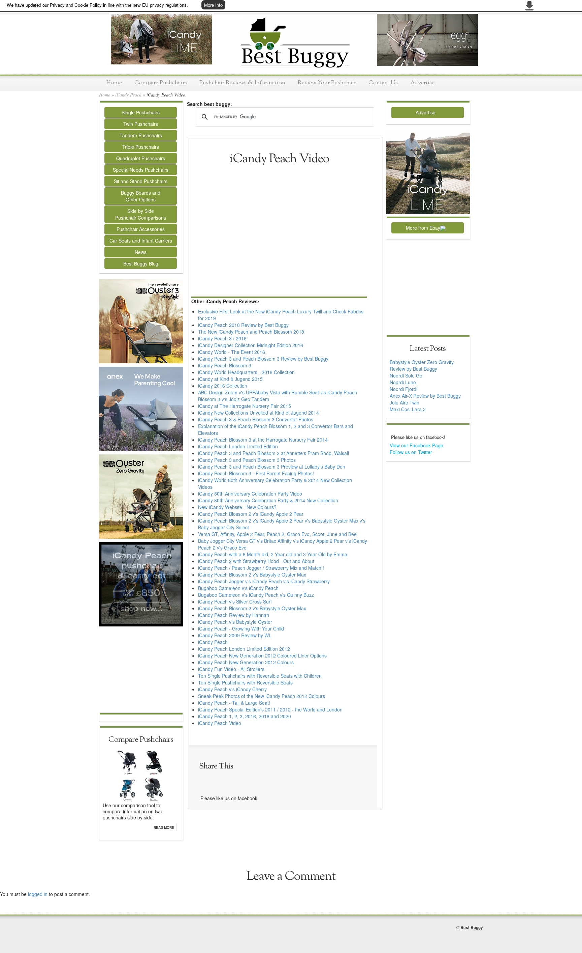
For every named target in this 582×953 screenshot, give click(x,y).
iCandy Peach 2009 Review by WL (234, 635)
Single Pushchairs (141, 112)
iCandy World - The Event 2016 (231, 351)
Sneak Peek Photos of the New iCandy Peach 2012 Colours (261, 696)
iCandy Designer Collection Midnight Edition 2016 (250, 345)
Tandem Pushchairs (141, 135)
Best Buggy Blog (140, 263)
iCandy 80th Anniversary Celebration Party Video (250, 493)
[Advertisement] (141, 670)
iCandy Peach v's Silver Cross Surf (235, 601)
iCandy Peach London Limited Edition (238, 446)
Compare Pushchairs (160, 83)
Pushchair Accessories (141, 229)
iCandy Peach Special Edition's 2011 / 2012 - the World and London (270, 709)
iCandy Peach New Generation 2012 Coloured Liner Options (262, 655)
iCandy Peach (128, 94)
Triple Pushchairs (140, 146)
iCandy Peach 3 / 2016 (222, 338)
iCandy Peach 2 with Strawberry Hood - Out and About (256, 561)
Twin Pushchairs (140, 123)
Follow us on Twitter (411, 452)
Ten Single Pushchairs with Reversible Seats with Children (260, 675)
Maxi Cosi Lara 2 (408, 409)
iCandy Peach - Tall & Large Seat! (234, 702)
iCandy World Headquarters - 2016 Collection (246, 372)
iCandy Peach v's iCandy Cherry (232, 689)
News (141, 252)
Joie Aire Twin (404, 402)
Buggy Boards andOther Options (140, 196)
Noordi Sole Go (406, 375)
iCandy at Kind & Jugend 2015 (230, 378)
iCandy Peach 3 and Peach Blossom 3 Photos (247, 459)
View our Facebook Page (416, 445)
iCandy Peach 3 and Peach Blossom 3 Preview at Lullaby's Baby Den (271, 466)
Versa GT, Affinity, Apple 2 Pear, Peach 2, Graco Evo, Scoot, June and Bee (277, 534)
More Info (213, 5)
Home (114, 83)
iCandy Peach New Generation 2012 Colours (246, 662)
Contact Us (383, 83)
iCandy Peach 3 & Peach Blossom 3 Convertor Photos (255, 419)
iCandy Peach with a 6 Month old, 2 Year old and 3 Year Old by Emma (272, 554)
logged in (37, 894)
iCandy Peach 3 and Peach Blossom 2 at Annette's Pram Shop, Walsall (273, 453)
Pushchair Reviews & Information (242, 83)
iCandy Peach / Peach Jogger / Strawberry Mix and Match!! (261, 567)
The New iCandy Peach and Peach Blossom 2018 (251, 331)
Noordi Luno (403, 382)
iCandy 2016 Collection (222, 385)
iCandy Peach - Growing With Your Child (241, 628)
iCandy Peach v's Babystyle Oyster (235, 621)
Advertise (422, 83)
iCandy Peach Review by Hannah (233, 615)
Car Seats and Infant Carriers (140, 240)
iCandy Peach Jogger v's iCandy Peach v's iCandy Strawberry (264, 581)
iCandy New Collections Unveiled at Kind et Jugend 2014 (258, 412)
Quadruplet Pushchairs (140, 158)
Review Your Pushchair (327, 83)
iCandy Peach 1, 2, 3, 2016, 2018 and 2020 (244, 716)
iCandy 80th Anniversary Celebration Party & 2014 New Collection (268, 500)
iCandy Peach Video (219, 723)
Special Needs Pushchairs (140, 169)
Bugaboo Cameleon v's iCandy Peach (238, 588)
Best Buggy (471, 927)
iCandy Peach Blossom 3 (224, 365)
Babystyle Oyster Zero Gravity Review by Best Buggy (422, 365)
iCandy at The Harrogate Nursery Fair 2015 (244, 405)
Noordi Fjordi (403, 389)
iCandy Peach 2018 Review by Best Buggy (243, 324)
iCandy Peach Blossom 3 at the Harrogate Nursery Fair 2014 (263, 439)
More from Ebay (423, 227)
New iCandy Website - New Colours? (237, 507)
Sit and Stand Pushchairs (140, 181)
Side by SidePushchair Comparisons (140, 214)
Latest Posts (428, 349)
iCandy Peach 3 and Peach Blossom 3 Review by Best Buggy (263, 358)
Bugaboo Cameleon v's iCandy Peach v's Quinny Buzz (256, 594)
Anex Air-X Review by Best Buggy (425, 395)
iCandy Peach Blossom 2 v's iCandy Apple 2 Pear (250, 513)
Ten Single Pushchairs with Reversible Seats (245, 682)
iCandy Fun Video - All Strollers (231, 669)
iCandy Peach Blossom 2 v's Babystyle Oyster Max (252, 574)
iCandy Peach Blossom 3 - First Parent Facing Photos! (256, 473)
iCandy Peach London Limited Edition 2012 (244, 648)
